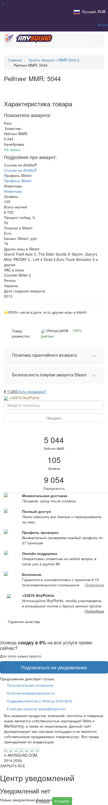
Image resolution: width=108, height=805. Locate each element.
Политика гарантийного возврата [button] (44, 355)
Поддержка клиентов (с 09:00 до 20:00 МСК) (39, 701)
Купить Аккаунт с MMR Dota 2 (54, 59)
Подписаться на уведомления (54, 667)
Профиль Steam (18, 180)
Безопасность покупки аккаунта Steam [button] (49, 375)
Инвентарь (13, 191)
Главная (15, 59)
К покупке (62, 801)
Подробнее (94, 584)
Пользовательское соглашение (30, 685)
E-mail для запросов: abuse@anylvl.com (36, 709)
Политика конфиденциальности (31, 693)
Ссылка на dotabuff (20, 170)
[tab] (54, 355)
